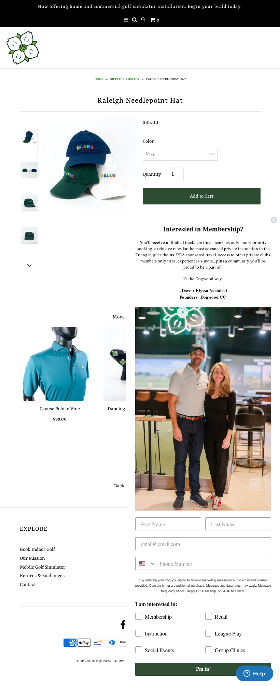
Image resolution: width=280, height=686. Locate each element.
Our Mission (32, 558)
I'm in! (203, 669)
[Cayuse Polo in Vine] (60, 364)
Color (148, 141)
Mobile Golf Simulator (42, 567)
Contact (28, 584)
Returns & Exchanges (42, 575)
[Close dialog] (273, 219)
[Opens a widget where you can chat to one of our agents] (254, 674)
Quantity (152, 174)
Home (99, 79)
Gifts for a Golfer (124, 79)
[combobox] (146, 563)
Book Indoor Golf (37, 549)
